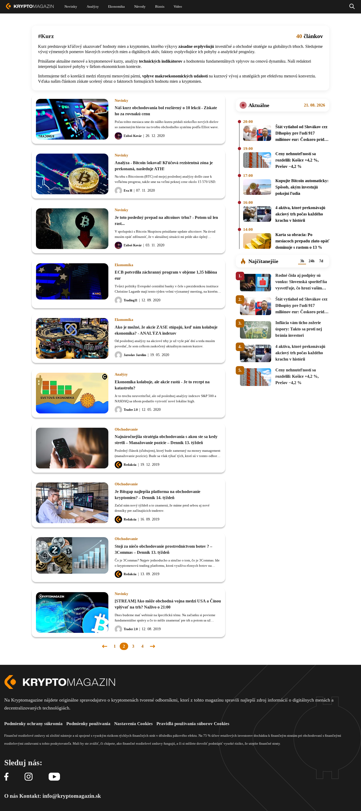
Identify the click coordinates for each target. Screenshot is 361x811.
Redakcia (130, 465)
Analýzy (121, 374)
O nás (11, 796)
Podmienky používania (88, 723)
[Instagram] (29, 777)
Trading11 (130, 300)
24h (311, 261)
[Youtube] (54, 777)
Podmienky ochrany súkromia (33, 723)
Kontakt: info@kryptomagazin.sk (60, 796)
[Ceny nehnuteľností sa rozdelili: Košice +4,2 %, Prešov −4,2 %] (257, 161)
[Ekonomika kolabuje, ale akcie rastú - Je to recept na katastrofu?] (72, 393)
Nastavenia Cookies (133, 723)
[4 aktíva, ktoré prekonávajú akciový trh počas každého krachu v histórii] (257, 215)
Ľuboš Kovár (133, 136)
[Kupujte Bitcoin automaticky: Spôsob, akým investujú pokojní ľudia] (257, 188)
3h (302, 261)
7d (321, 261)
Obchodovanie (126, 429)
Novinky (121, 101)
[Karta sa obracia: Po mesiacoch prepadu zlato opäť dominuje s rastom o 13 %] (257, 242)
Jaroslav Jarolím (135, 355)
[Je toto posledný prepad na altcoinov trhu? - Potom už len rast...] (72, 228)
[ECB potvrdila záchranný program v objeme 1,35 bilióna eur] (72, 283)
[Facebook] (6, 777)
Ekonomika (124, 265)
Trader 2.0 (131, 410)
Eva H (128, 190)
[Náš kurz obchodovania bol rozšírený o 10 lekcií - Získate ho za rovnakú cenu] (72, 119)
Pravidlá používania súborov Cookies (192, 723)
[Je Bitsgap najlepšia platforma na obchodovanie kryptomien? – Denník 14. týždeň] (72, 502)
